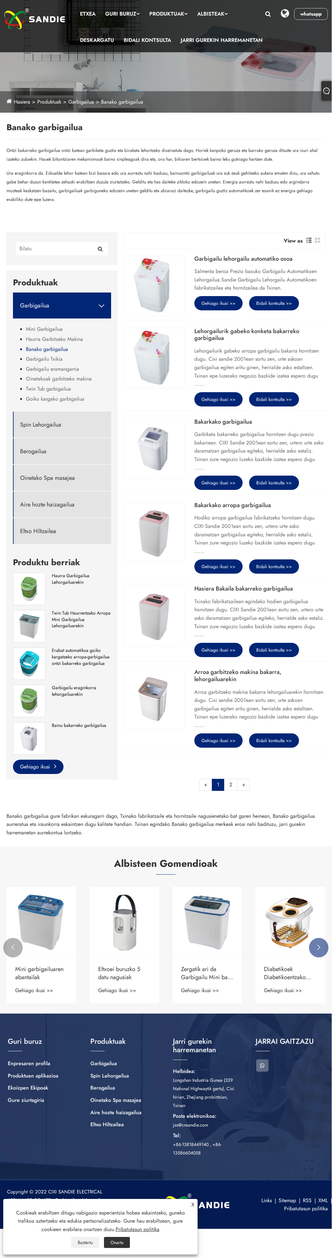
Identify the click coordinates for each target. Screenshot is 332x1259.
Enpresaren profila (29, 1063)
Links (266, 1200)
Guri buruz (120, 14)
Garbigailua (81, 102)
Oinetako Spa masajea (47, 478)
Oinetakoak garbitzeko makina (59, 378)
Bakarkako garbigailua (223, 422)
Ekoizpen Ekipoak (28, 1087)
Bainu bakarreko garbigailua (79, 725)
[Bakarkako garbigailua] (154, 448)
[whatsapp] (262, 1065)
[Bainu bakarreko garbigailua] (29, 738)
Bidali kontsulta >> (274, 303)
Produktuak (166, 14)
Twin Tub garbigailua (48, 389)
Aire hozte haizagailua (47, 505)
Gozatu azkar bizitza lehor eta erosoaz (289, 973)
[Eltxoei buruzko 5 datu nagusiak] (41, 921)
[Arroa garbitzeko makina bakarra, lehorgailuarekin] (154, 699)
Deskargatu (97, 40)
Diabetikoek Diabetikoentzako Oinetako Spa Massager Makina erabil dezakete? (202, 973)
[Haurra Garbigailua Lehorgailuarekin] (29, 588)
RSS (307, 1200)
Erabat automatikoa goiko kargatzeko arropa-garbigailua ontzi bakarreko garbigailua (80, 656)
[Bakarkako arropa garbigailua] (154, 532)
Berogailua (33, 451)
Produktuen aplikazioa (33, 1075)
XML (323, 1200)
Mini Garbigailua (44, 329)
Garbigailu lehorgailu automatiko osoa (243, 259)
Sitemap (287, 1200)
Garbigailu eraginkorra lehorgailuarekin (74, 691)
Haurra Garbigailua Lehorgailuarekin (70, 579)
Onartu (116, 1242)
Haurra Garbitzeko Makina (54, 339)
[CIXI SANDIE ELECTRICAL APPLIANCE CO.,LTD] (34, 18)
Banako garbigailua (122, 102)
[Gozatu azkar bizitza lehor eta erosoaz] (290, 921)
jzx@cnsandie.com (190, 1125)
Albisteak (210, 14)
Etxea (88, 14)
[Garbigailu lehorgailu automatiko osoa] (154, 286)
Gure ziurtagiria (26, 1100)
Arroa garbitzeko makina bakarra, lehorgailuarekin (237, 676)
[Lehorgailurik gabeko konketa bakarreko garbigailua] (154, 358)
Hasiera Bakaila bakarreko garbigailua (243, 588)
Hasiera (22, 102)
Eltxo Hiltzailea (38, 531)
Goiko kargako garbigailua (55, 399)
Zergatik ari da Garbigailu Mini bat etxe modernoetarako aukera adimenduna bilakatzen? (123, 973)
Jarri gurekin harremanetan (222, 40)
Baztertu (85, 1242)
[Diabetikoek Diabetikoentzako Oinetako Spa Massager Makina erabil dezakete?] (207, 921)
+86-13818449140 (191, 1144)
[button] (13, 947)
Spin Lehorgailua (40, 425)
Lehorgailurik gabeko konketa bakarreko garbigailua (246, 335)
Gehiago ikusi (36, 766)
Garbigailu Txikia (44, 359)
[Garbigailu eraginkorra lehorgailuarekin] (29, 700)
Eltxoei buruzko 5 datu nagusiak (36, 973)
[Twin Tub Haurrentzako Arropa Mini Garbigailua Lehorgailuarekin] (29, 625)
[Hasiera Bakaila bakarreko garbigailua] (154, 615)
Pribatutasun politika (306, 1208)
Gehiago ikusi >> (218, 303)
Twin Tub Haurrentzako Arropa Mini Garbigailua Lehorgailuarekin (81, 619)
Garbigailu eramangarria (52, 369)
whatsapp (311, 14)
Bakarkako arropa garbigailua (232, 505)
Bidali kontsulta (147, 40)
